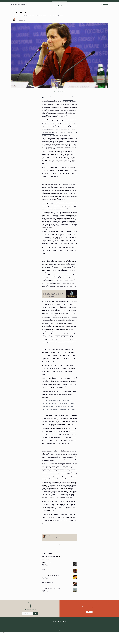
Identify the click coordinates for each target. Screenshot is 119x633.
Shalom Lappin (44, 564)
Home (16, 4)
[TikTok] (62, 621)
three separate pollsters (64, 485)
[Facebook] (55, 621)
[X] (53, 621)
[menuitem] (16, 4)
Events (19, 4)
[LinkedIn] (57, 621)
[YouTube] (63, 621)
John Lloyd (18, 19)
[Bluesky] (58, 621)
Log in (101, 4)
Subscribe (105, 4)
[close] (118, 1)
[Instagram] (65, 621)
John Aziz (43, 590)
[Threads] (60, 621)
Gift (27, 4)
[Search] (13, 4)
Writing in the (58, 505)
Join (35, 613)
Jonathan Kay (44, 577)
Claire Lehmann (44, 558)
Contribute (23, 4)
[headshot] (14, 19)
